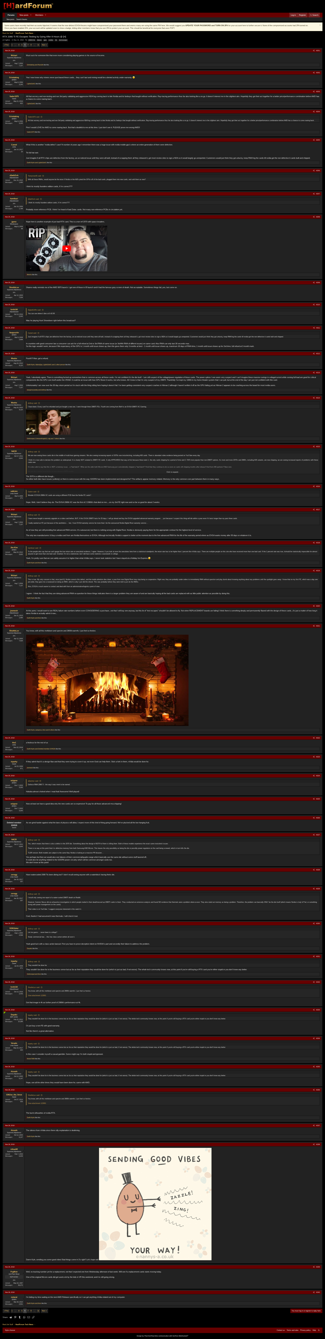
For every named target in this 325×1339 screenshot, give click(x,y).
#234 (318, 1038)
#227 (318, 835)
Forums (11, 15)
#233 (318, 1010)
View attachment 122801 (37, 995)
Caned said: (32, 333)
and (35, 65)
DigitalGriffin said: (34, 310)
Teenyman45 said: (34, 176)
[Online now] (4, 1012)
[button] (31, 15)
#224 (318, 776)
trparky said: (32, 1015)
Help (314, 1330)
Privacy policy (305, 1330)
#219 (318, 571)
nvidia (51, 40)
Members (39, 15)
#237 (318, 1125)
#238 (318, 1144)
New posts (24, 15)
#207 (318, 194)
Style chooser (10, 1330)
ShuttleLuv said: (34, 987)
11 (38, 45)
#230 (318, 923)
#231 (318, 956)
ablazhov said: (33, 781)
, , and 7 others (43, 438)
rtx (56, 40)
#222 (318, 738)
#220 (318, 606)
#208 (318, 217)
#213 (318, 373)
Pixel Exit (147, 1336)
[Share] (313, 50)
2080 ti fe (32, 40)
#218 (318, 543)
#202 (318, 73)
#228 (318, 870)
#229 (318, 889)
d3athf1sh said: (33, 199)
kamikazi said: (33, 548)
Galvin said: (32, 492)
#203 (318, 91)
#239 (318, 1267)
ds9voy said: (32, 403)
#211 (318, 328)
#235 (318, 1067)
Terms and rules (292, 1330)
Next (43, 45)
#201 (318, 50)
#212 (318, 354)
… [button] (15, 45)
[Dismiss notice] (320, 25)
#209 (318, 282)
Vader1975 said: (34, 117)
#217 (318, 510)
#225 (318, 799)
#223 (318, 757)
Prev (7, 45)
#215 (318, 446)
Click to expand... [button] (173, 472)
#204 (318, 112)
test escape (63, 40)
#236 (318, 1090)
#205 (318, 140)
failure (39, 40)
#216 (318, 486)
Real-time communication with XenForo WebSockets (169, 1336)
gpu (45, 40)
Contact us (281, 1330)
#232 (318, 982)
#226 (318, 818)
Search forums (21, 19)
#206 (318, 170)
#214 (318, 398)
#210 (318, 305)
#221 (318, 626)
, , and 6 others (41, 730)
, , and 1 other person (46, 365)
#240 (318, 1292)
